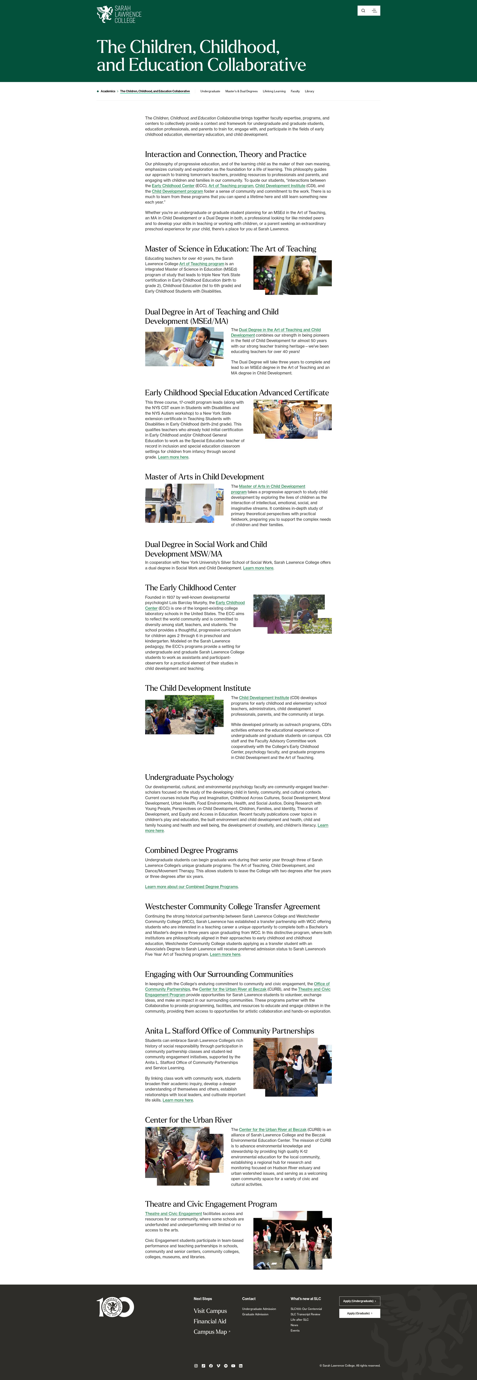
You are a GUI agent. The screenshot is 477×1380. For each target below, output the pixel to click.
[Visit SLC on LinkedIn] (240, 1366)
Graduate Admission (255, 1314)
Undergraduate (210, 91)
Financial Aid (210, 1321)
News (294, 1325)
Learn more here (173, 457)
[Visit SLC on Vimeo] (218, 1366)
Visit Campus (210, 1310)
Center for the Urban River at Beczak (232, 989)
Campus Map (214, 1331)
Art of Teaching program (231, 185)
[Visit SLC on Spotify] (226, 1366)
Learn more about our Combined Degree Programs (191, 886)
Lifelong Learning (274, 91)
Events (295, 1330)
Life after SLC (300, 1319)
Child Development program (177, 191)
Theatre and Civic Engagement (173, 1213)
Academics (108, 91)
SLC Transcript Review (305, 1314)
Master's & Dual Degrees (241, 91)
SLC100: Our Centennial (306, 1309)
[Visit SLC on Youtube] (233, 1366)
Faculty (295, 91)
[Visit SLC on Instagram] (196, 1366)
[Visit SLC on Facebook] (211, 1366)
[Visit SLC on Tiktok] (203, 1366)
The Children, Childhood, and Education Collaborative (155, 91)
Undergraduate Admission (259, 1309)
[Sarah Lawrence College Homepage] (115, 1306)
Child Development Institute (280, 185)
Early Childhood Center (173, 185)
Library (309, 91)
